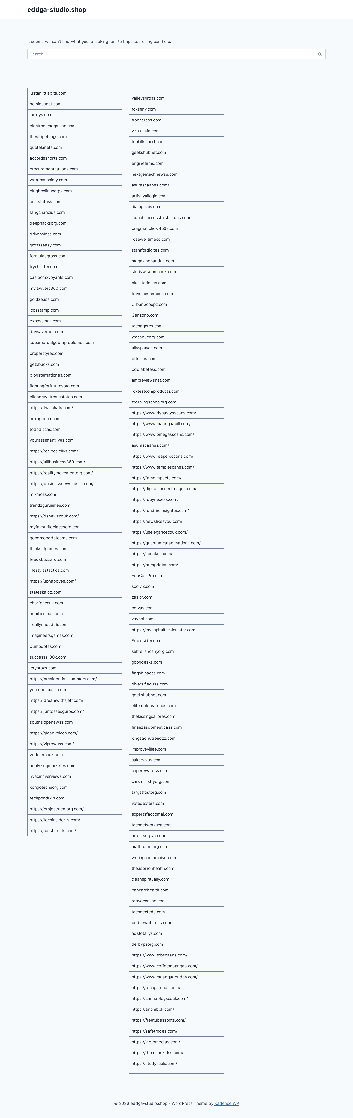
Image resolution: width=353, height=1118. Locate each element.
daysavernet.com (46, 331)
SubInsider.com (146, 640)
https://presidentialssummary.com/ (63, 678)
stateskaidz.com (45, 592)
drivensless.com (45, 234)
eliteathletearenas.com (154, 705)
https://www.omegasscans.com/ (163, 434)
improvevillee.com (149, 749)
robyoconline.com (149, 900)
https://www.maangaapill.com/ (161, 423)
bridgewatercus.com (151, 922)
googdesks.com (147, 662)
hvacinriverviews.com (50, 776)
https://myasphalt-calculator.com (163, 629)
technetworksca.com (152, 825)
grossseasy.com (45, 245)
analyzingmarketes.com (52, 765)
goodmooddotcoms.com (53, 537)
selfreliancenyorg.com (153, 651)
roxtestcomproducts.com (156, 391)
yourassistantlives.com (52, 440)
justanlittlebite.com (48, 93)
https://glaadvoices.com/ (54, 733)
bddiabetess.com (148, 369)
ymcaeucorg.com (148, 337)
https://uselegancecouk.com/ (160, 532)
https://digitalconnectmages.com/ (164, 488)
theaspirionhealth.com (153, 868)
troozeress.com (146, 120)
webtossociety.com (48, 179)
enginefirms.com (148, 163)
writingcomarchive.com (154, 857)
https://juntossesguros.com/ (57, 711)
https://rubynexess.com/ (155, 499)
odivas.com (143, 608)
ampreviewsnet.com (151, 380)
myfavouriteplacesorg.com (55, 526)
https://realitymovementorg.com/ (61, 472)
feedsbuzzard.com (48, 559)
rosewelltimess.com (151, 239)
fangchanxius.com (47, 212)
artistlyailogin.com (149, 195)
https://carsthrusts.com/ (53, 830)
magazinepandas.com (153, 260)
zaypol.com (142, 618)
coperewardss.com (150, 770)
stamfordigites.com (150, 250)
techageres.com (147, 326)
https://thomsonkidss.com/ (157, 1052)
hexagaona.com (45, 418)
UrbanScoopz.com (149, 304)
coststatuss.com (45, 201)
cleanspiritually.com (150, 879)
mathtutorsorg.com (150, 846)
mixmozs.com (43, 494)
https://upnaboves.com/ (53, 581)
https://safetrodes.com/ (154, 1031)
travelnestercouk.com (152, 293)
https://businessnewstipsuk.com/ (62, 483)
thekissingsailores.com (153, 716)
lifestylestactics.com (49, 570)
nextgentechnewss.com (154, 174)
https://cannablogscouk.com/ (160, 998)
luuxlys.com (41, 114)
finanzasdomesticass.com (157, 727)
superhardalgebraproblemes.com (62, 342)
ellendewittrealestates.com (56, 396)
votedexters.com (148, 803)
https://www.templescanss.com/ (163, 467)
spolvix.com (143, 586)
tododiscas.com (45, 429)
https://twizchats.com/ (51, 407)
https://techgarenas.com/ (156, 987)
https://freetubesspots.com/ (159, 1020)
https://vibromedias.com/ (156, 1042)
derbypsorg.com (147, 944)
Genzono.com (145, 315)
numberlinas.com (46, 613)
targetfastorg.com (149, 792)
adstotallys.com (147, 933)
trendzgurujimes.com (50, 505)
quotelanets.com (46, 147)
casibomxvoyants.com (51, 277)
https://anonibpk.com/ (153, 1009)
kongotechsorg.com (49, 787)
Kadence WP (226, 1103)
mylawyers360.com (49, 288)
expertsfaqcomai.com (152, 814)
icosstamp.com (44, 310)
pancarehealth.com (150, 890)
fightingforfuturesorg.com (54, 386)
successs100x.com (48, 657)
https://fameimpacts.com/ (156, 477)
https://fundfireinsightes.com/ (160, 510)
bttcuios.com (144, 358)
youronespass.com (48, 689)
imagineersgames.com (51, 635)
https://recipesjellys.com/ (54, 451)
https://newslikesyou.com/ (157, 521)
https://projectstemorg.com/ (57, 808)
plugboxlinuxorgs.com (51, 190)
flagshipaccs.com (148, 673)
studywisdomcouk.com (154, 271)
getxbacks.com (44, 364)
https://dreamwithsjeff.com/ (56, 700)
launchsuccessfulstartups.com (161, 217)
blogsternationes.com (51, 375)
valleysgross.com (148, 98)
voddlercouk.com (46, 754)
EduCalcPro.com (147, 575)
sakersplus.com (147, 759)
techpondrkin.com (47, 798)
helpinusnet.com (45, 104)
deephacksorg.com (48, 223)
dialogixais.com (146, 206)
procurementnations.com (54, 169)
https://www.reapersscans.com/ (162, 456)
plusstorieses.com (149, 282)
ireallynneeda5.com (48, 624)
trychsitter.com (44, 266)
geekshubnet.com (149, 152)
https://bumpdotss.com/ (155, 564)
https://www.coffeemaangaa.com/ (165, 965)
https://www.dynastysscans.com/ (164, 412)
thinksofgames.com (48, 548)
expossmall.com (45, 321)
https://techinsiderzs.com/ (55, 819)
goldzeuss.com (44, 299)
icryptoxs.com (43, 668)
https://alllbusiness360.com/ (57, 461)
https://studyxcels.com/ (154, 1063)
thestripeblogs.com (48, 136)
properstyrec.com (46, 353)
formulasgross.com (48, 255)
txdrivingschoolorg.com (154, 402)
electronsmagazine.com (53, 125)
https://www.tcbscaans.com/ (159, 955)
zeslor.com (142, 597)
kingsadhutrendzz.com (154, 738)
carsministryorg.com (151, 781)
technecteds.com (148, 911)
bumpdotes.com (45, 646)
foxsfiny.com (144, 109)
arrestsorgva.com (148, 835)
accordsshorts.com (48, 158)
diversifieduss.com (150, 684)
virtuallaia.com (146, 130)
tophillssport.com (148, 141)
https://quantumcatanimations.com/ (166, 543)
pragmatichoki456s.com (155, 228)
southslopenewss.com (51, 722)
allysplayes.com (147, 347)
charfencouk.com (46, 603)
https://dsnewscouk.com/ (54, 516)
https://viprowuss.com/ (52, 743)
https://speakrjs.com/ (152, 553)
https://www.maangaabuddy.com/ (165, 976)
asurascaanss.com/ (150, 185)
